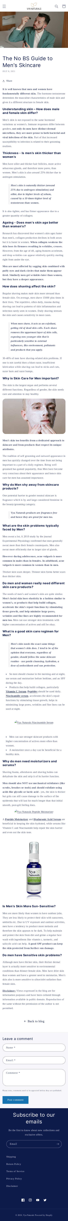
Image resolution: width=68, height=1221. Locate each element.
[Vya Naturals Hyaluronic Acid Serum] (34, 899)
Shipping (11, 1156)
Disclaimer (12, 1186)
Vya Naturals (28, 1215)
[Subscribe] (58, 1144)
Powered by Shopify (44, 1215)
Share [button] (9, 81)
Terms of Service (15, 1171)
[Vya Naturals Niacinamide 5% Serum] (34, 722)
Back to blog (36, 1021)
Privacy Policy (14, 1178)
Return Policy (13, 1164)
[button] (4, 6)
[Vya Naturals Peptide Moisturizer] (34, 811)
